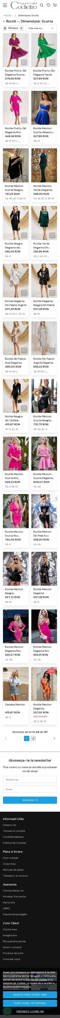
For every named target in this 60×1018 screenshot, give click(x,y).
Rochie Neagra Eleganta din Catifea (13, 246)
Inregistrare (10, 935)
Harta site (9, 902)
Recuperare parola (14, 941)
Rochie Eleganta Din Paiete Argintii (15, 303)
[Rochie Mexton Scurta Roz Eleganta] (16, 454)
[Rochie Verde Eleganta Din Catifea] (44, 223)
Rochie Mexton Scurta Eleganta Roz (43, 476)
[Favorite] (48, 5)
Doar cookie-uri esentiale (30, 1003)
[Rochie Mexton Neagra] (16, 569)
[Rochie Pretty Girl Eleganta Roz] (16, 108)
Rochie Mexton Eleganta (42, 591)
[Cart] (55, 5)
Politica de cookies (36, 979)
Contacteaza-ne (13, 890)
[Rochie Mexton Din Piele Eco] (44, 511)
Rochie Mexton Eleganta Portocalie (42, 707)
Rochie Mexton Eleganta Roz (14, 649)
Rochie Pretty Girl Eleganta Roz (15, 130)
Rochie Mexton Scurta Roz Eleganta (14, 476)
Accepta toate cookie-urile (30, 994)
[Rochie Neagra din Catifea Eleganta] (16, 396)
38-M (8, 83)
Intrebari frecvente (14, 896)
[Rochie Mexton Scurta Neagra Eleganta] (16, 165)
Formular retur (11, 959)
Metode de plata (13, 869)
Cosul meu (9, 864)
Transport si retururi (15, 875)
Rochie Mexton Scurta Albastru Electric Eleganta (43, 130)
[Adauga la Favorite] (24, 62)
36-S (36, 83)
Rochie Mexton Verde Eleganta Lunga (42, 188)
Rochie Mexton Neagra (14, 591)
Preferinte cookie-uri (30, 1011)
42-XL (43, 83)
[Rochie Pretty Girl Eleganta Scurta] (16, 50)
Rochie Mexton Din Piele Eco (42, 533)
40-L (15, 83)
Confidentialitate (13, 837)
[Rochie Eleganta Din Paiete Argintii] (16, 281)
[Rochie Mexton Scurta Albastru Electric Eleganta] (44, 108)
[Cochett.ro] (24, 5)
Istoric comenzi (12, 947)
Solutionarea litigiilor (15, 914)
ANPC (6, 908)
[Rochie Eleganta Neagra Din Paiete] (44, 281)
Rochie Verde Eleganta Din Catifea (41, 246)
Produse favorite (13, 953)
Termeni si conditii (14, 831)
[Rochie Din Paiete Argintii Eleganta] (44, 338)
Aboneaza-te (30, 800)
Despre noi (9, 825)
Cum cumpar (10, 858)
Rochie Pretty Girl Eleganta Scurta (15, 72)
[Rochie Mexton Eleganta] (44, 569)
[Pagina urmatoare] (54, 738)
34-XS (8, 198)
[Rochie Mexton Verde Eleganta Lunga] (44, 165)
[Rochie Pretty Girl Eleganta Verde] (44, 50)
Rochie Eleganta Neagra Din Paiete (44, 303)
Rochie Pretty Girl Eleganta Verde (44, 72)
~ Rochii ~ (8, 15)
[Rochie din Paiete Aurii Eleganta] (16, 338)
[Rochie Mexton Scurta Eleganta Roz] (44, 454)
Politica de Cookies (14, 843)
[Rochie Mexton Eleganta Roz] (16, 626)
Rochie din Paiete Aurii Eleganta (15, 360)
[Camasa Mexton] (16, 684)
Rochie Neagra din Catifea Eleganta (13, 418)
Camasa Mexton (15, 704)
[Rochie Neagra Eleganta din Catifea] (16, 223)
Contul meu (10, 929)
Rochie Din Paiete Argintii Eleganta (43, 360)
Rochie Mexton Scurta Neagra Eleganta (14, 188)
